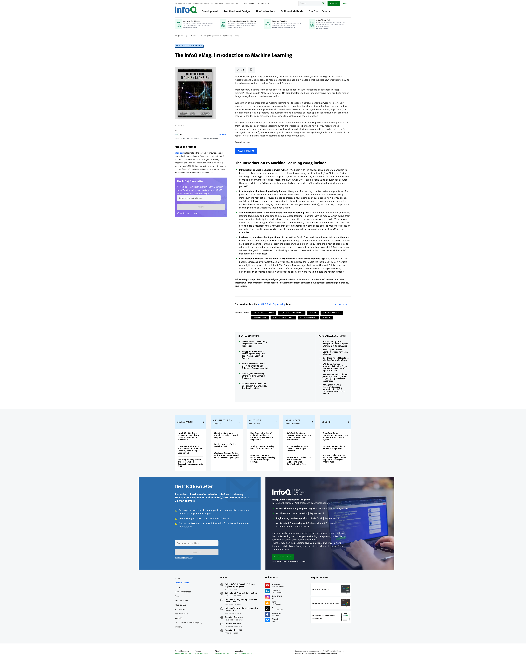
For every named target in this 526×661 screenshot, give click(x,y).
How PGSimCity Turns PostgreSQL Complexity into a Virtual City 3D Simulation (335, 344)
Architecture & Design (236, 11)
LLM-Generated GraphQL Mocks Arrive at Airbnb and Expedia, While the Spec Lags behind (190, 449)
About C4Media (181, 614)
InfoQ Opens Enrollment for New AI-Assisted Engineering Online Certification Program (299, 460)
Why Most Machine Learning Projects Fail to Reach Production (254, 344)
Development (210, 11)
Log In (177, 587)
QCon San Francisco (234, 617)
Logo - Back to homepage (186, 9)
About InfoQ (180, 609)
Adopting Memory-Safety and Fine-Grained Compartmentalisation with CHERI (190, 463)
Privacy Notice (301, 653)
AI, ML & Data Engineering (189, 46)
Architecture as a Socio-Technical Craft (225, 445)
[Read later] (251, 70)
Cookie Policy (331, 653)
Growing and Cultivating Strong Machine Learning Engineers (253, 376)
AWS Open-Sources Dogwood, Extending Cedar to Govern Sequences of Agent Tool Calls (335, 367)
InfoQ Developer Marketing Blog (188, 622)
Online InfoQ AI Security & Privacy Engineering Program (240, 585)
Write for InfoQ (181, 600)
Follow (222, 134)
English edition (248, 3)
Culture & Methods (292, 11)
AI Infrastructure (265, 11)
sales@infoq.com (201, 653)
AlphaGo (327, 318)
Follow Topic (340, 304)
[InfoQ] (177, 134)
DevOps (313, 11)
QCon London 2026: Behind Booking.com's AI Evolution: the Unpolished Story (254, 386)
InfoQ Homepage (181, 36)
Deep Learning (260, 318)
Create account (182, 583)
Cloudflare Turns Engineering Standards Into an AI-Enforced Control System (335, 436)
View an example (201, 193)
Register (334, 3)
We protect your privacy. (188, 213)
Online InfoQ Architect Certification (241, 593)
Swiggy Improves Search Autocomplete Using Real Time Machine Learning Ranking (253, 355)
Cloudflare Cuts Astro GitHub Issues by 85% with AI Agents (226, 435)
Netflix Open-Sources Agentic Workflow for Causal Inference (335, 352)
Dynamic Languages (332, 313)
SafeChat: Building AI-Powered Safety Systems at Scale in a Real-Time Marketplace (299, 436)
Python (313, 313)
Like (242, 70)
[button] (201, 207)
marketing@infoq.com (243, 653)
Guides (194, 36)
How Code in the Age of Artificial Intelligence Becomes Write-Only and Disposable (261, 436)
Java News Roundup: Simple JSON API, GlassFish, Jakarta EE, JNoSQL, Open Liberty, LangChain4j (335, 377)
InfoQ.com (179, 153)
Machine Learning (308, 318)
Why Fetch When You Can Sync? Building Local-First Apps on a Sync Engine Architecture (334, 458)
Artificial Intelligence (283, 318)
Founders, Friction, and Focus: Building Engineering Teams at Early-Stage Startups (262, 458)
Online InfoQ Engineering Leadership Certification (241, 601)
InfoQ (182, 134)
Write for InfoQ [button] (263, 3)
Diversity (178, 627)
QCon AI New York (233, 624)
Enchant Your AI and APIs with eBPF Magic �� (334, 447)
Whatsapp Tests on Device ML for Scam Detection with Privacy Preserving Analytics (226, 455)
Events (325, 11)
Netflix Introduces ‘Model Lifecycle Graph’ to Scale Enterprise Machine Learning (255, 366)
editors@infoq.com (222, 653)
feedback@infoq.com (183, 653)
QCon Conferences (183, 592)
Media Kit (179, 618)
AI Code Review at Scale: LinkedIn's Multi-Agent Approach (297, 448)
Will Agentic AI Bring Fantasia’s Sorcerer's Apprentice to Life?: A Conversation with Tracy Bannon (334, 389)
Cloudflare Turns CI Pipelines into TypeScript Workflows (335, 359)
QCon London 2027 (233, 630)
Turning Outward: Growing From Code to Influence (262, 447)
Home (177, 578)
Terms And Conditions (317, 653)
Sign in (346, 3)
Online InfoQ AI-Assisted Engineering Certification (241, 609)
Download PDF (246, 151)
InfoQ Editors (180, 605)
